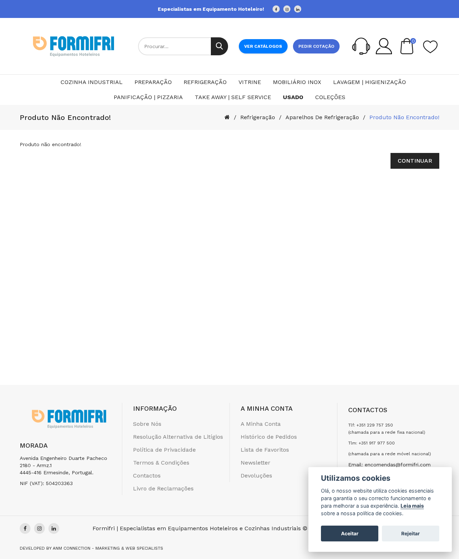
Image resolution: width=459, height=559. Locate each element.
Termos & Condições (161, 462)
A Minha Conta (261, 423)
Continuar (415, 160)
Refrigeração (205, 82)
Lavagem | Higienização (369, 82)
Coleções (330, 97)
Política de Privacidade (164, 449)
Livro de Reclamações (163, 488)
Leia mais (412, 506)
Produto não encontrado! (404, 117)
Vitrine (249, 82)
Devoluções (256, 475)
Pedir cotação (316, 46)
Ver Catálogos (263, 46)
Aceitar (350, 533)
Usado (293, 97)
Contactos (147, 475)
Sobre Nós (147, 423)
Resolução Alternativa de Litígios (178, 436)
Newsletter (255, 462)
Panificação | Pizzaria (148, 97)
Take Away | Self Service (233, 97)
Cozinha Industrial (92, 82)
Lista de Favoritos (265, 449)
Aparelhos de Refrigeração (322, 117)
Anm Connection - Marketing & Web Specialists (108, 548)
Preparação (153, 82)
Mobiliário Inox (297, 82)
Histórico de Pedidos (269, 436)
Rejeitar (410, 533)
